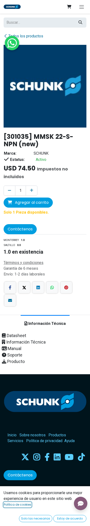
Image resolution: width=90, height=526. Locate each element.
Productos (57, 435)
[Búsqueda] (80, 23)
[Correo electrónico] (10, 300)
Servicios (15, 440)
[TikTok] (81, 457)
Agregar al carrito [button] (31, 202)
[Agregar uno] (31, 191)
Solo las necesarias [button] (35, 518)
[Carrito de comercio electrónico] (69, 7)
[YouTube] (69, 457)
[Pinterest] (66, 287)
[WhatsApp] (52, 287)
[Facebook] (10, 287)
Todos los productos (25, 36)
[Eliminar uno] (9, 191)
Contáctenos (20, 229)
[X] (24, 287)
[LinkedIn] (38, 287)
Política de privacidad (44, 440)
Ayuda (69, 440)
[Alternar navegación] (81, 7)
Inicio (12, 435)
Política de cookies (17, 505)
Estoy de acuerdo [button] (70, 518)
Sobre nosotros (32, 435)
